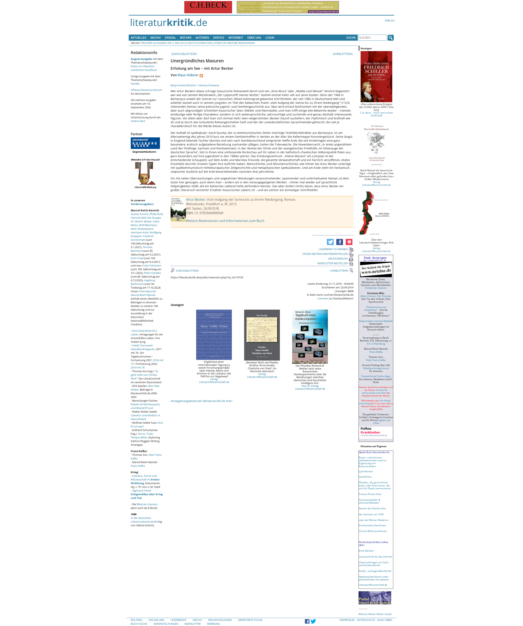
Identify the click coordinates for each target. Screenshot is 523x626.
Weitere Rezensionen (241, 43)
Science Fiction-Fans (370, 494)
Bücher (185, 37)
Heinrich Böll (138, 217)
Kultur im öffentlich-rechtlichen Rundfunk (144, 68)
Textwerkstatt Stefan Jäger (376, 376)
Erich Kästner (366, 550)
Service (218, 37)
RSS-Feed (136, 620)
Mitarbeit (235, 37)
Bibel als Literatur (147, 504)
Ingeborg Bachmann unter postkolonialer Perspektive (374, 578)
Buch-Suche (139, 624)
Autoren (202, 37)
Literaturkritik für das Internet (375, 556)
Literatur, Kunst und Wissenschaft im (145, 479)
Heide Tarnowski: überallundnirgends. (143, 347)
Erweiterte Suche (250, 620)
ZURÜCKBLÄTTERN (184, 54)
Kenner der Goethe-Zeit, (372, 508)
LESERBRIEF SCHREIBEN (333, 249)
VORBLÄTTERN (343, 54)
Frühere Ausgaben (153, 43)
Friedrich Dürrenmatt (142, 238)
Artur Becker (195, 199)
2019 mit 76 (138, 367)
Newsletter (192, 624)
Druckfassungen (220, 620)
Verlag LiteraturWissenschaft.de (214, 380)
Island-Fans (365, 476)
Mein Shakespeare (142, 229)
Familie (135, 83)
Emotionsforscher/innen (372, 525)
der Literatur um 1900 (371, 514)
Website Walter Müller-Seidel (375, 614)
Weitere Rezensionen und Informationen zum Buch (225, 220)
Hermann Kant (140, 232)
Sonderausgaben (142, 204)
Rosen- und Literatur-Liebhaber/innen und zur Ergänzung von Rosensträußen (373, 462)
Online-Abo (137, 121)
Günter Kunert (139, 214)
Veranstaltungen (165, 624)
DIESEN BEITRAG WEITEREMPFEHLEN (325, 254)
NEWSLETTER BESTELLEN (332, 263)
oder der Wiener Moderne (373, 520)
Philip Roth (156, 214)
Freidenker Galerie (376, 287)
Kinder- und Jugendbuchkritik (375, 570)
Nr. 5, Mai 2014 (177, 43)
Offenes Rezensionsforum (146, 90)
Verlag (389, 20)
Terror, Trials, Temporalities (142, 435)
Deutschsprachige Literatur (207, 43)
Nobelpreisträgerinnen (376, 368)
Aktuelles (138, 37)
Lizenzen (322, 298)
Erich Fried (137, 258)
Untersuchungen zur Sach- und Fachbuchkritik (374, 564)
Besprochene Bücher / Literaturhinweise (195, 85)
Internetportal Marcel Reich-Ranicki (143, 293)
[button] (330, 242)
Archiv (155, 37)
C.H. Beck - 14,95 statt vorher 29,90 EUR (376, 114)
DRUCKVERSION (338, 258)
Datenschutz (366, 620)
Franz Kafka (138, 466)
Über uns (254, 37)
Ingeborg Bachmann (143, 282)
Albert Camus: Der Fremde (375, 296)
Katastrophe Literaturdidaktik (375, 321)
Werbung (213, 624)
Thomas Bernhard (141, 249)
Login (269, 37)
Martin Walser (143, 221)
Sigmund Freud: (147, 494)
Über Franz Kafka (376, 360)
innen (384, 531)
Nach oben (384, 620)
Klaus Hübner (188, 75)
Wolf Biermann (148, 225)
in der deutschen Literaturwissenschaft (144, 519)
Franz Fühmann (151, 265)
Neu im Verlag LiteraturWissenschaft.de (310, 387)
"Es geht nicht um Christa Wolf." (144, 374)
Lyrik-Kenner (366, 471)
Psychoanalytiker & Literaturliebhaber (369, 501)
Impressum (347, 620)
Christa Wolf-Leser (369, 531)
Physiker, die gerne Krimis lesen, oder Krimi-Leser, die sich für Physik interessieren (375, 485)
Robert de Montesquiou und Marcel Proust (145, 406)
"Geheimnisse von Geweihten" (375, 308)
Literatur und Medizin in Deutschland (145, 417)
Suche (351, 37)
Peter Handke (152, 273)
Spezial (170, 37)
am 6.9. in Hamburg (379, 342)
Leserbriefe (178, 620)
